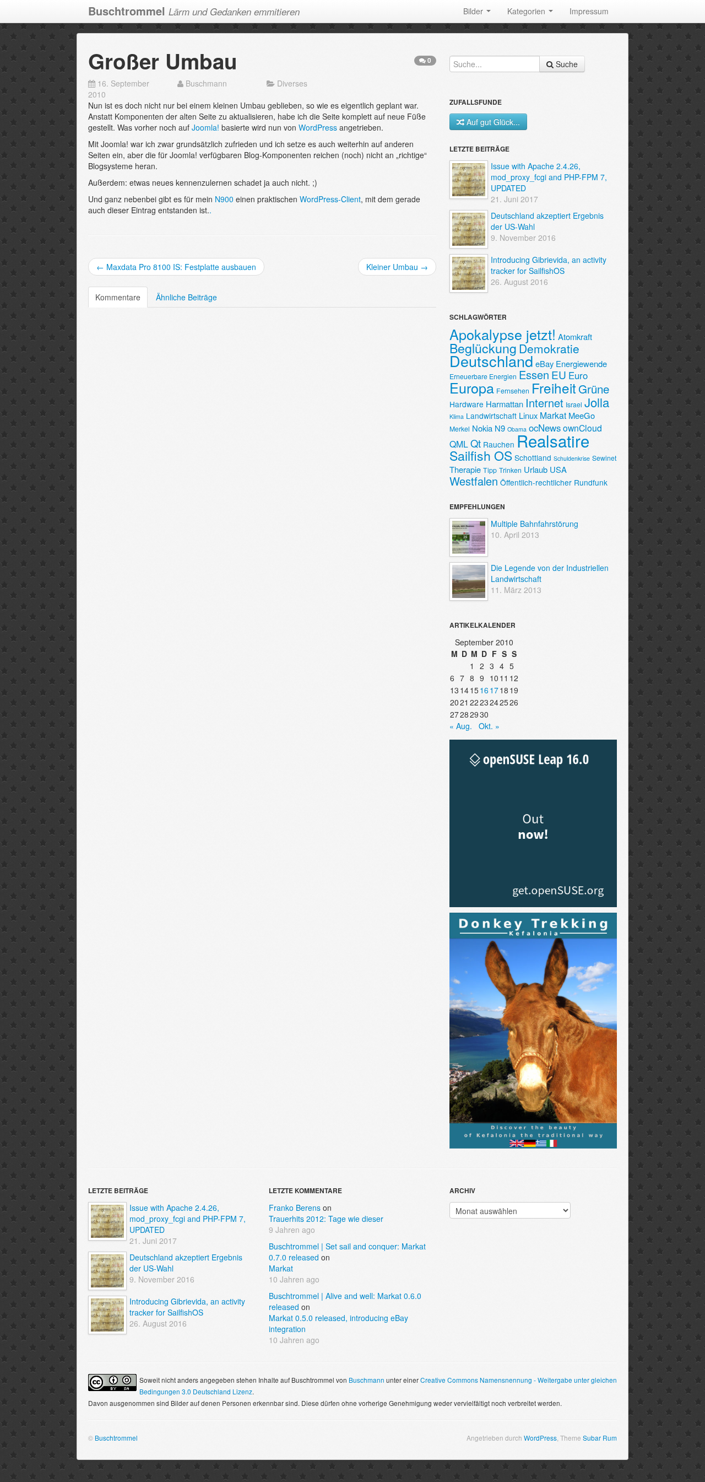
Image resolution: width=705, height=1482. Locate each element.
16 (484, 690)
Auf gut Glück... (493, 121)
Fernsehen (512, 390)
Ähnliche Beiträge (186, 297)
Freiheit (554, 387)
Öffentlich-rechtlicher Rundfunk (554, 482)
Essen (534, 374)
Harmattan (504, 403)
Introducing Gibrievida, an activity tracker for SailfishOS (548, 265)
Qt (475, 443)
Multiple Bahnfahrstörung (534, 523)
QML (458, 444)
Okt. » (489, 725)
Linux (528, 415)
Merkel (459, 428)
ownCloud (582, 428)
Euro (578, 375)
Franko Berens (295, 1207)
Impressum (589, 11)
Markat (553, 415)
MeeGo (581, 415)
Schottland (532, 457)
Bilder (474, 11)
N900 (224, 198)
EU (558, 374)
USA (558, 469)
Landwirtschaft (491, 415)
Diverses (292, 83)
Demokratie (549, 348)
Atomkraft (575, 336)
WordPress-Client (330, 198)
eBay (544, 363)
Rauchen (498, 444)
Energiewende (581, 363)
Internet (544, 403)
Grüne (593, 388)
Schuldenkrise (572, 458)
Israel (574, 404)
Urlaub (535, 469)
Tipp (490, 470)
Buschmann (206, 83)
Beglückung (483, 347)
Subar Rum (600, 1437)
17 (494, 690)
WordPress (318, 127)
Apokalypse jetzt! (502, 334)
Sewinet (604, 457)
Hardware (466, 403)
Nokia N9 (488, 428)
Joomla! (205, 127)
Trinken (510, 470)
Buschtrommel (116, 1437)
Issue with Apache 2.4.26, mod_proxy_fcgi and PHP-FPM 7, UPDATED (549, 176)
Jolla (596, 402)
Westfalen (473, 481)
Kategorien (527, 11)
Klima (456, 416)
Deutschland (491, 360)
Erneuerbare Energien (483, 376)
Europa (471, 387)
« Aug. (460, 725)
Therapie (465, 469)
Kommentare (117, 297)
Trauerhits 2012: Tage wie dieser (326, 1218)
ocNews (545, 427)
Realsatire (553, 440)
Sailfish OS (480, 455)
